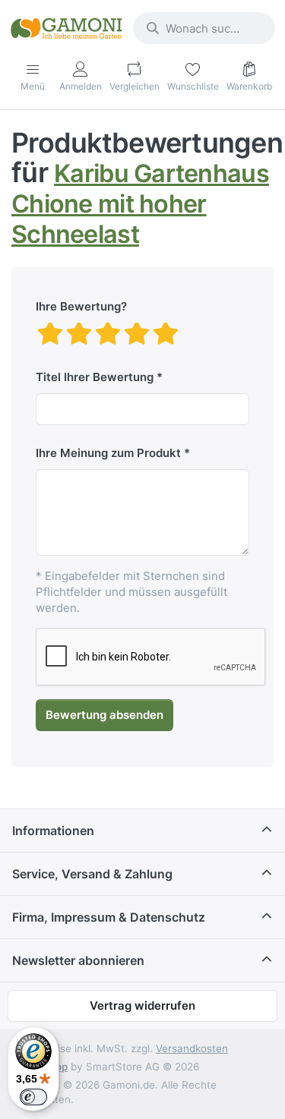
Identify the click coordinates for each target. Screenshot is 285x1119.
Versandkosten (192, 1048)
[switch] (33, 1097)
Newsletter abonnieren (78, 960)
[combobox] (204, 28)
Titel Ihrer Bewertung (95, 377)
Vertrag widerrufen (142, 1005)
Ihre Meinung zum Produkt (108, 453)
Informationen (53, 830)
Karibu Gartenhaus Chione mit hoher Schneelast (140, 203)
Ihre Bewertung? (81, 306)
